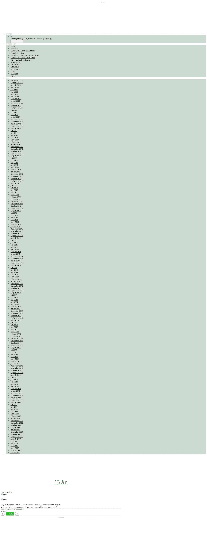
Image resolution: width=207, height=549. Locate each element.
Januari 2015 (15, 254)
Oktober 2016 (16, 206)
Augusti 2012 (16, 320)
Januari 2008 (15, 430)
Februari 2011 (16, 361)
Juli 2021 (14, 110)
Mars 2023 (15, 87)
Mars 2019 (15, 140)
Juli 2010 (14, 377)
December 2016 (17, 201)
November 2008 (17, 423)
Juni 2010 (14, 379)
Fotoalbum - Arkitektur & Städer (23, 51)
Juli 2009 (14, 404)
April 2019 (14, 137)
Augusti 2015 (16, 238)
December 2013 (17, 283)
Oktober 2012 (16, 315)
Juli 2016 (14, 213)
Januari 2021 (15, 117)
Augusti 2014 (16, 265)
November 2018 (17, 149)
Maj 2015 (14, 245)
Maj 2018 (14, 162)
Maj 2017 (14, 190)
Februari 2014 (16, 279)
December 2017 (17, 174)
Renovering (15, 69)
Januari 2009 (15, 418)
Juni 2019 (14, 133)
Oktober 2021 (16, 105)
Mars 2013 (15, 304)
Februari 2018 (16, 169)
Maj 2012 (14, 327)
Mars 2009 (15, 414)
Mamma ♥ (15, 67)
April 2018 (14, 165)
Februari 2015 (16, 252)
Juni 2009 (14, 407)
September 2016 (17, 208)
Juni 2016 (14, 215)
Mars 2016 (15, 222)
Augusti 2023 (16, 85)
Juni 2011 (14, 352)
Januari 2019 (15, 144)
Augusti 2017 (16, 183)
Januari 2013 (15, 309)
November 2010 (17, 368)
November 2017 (17, 176)
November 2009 (17, 395)
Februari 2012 (16, 334)
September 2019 (17, 126)
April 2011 (14, 357)
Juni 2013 (14, 297)
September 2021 (17, 108)
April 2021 (14, 115)
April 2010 (14, 384)
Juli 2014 (14, 268)
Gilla (11, 514)
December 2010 (17, 366)
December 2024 (17, 80)
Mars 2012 (15, 331)
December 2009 (17, 393)
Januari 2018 (15, 172)
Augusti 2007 (16, 439)
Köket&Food (15, 64)
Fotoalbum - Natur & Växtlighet (23, 57)
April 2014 (14, 274)
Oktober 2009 (16, 398)
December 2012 (17, 311)
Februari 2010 (16, 389)
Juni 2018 (14, 160)
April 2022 (14, 94)
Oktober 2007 (16, 434)
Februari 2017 (16, 197)
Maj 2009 (14, 409)
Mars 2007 (15, 448)
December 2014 (17, 256)
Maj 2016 (14, 217)
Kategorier (11, 44)
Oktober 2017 (16, 178)
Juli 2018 (14, 158)
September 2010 (17, 373)
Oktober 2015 (16, 233)
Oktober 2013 (16, 288)
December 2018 (17, 147)
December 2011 (17, 338)
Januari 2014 (15, 281)
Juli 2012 (14, 322)
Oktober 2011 (16, 343)
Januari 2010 (15, 391)
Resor (13, 71)
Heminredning (16, 62)
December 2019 (17, 119)
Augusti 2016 (16, 210)
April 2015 (14, 247)
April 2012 (14, 329)
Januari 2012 (15, 336)
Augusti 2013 (16, 293)
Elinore (13, 46)
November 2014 (17, 258)
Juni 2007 (14, 441)
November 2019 (17, 121)
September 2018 (17, 153)
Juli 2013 (14, 295)
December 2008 (17, 420)
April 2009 (14, 411)
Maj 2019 (14, 135)
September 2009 (17, 400)
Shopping (14, 73)
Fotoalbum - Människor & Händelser (25, 55)
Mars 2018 (15, 167)
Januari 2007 (15, 452)
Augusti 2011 (16, 347)
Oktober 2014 (16, 261)
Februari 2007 (16, 450)
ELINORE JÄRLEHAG (54, 462)
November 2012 (17, 313)
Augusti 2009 (16, 402)
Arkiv (8, 78)
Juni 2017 (14, 188)
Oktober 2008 (16, 425)
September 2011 (17, 345)
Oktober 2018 (16, 151)
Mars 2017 (15, 194)
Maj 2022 (14, 92)
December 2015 (17, 229)
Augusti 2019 (16, 128)
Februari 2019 (16, 142)
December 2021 (17, 103)
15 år (61, 482)
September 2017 (17, 181)
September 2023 (17, 83)
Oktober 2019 (16, 124)
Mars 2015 (15, 249)
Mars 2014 (15, 277)
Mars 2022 (15, 96)
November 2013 (17, 286)
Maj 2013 (14, 299)
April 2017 (14, 192)
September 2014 (17, 263)
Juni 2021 (14, 112)
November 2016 (17, 204)
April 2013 (14, 302)
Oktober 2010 (16, 370)
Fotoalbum (15, 48)
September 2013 (17, 290)
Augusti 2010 (16, 375)
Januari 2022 (15, 101)
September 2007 (17, 436)
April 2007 (14, 446)
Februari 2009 (16, 416)
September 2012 (17, 318)
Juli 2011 (14, 350)
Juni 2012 (14, 325)
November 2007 (17, 432)
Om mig (9, 34)
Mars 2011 (15, 359)
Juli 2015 (14, 240)
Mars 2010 (15, 386)
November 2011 (17, 341)
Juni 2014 (14, 270)
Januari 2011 (15, 363)
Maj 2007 (14, 443)
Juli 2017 (14, 185)
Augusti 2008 (16, 427)
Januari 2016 (15, 226)
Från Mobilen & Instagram (21, 60)
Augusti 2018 (16, 156)
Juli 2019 (14, 131)
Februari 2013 (16, 306)
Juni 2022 (14, 89)
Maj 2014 (14, 272)
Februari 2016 (16, 224)
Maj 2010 (14, 382)
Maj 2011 (14, 354)
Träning (13, 76)
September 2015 (17, 236)
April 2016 (14, 220)
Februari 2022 (16, 99)
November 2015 (17, 231)
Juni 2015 (14, 242)
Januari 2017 (15, 199)
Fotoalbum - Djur (17, 53)
